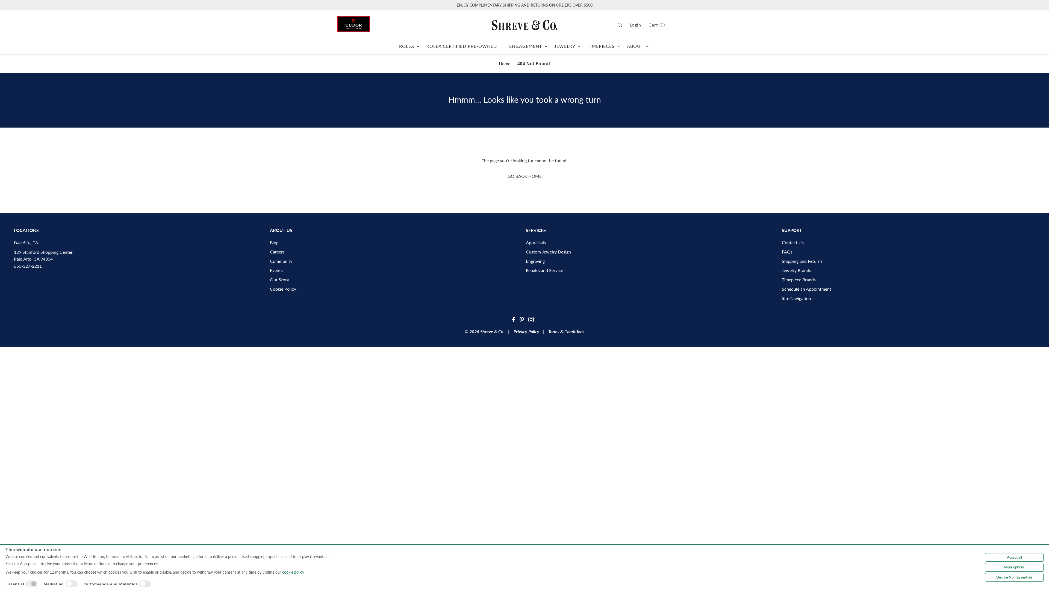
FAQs (787, 251)
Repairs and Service (544, 270)
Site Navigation (796, 298)
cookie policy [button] (293, 572)
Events (276, 270)
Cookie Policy (283, 288)
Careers (277, 251)
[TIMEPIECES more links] (618, 44)
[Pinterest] (522, 319)
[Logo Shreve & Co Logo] (524, 25)
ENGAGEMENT (525, 46)
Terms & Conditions (566, 331)
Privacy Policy (526, 331)
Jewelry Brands (796, 270)
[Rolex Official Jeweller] (691, 25)
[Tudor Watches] (353, 22)
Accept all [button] (1014, 557)
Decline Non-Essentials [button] (1014, 577)
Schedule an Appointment (806, 288)
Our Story (279, 279)
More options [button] (1014, 567)
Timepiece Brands (799, 279)
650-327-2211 (28, 266)
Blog (274, 242)
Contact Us (793, 242)
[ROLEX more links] (418, 44)
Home (504, 63)
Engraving (535, 261)
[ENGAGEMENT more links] (546, 44)
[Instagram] (531, 319)
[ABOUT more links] (647, 44)
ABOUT (635, 46)
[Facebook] (513, 319)
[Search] (622, 25)
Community (281, 261)
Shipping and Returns (802, 261)
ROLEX (406, 46)
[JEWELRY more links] (579, 44)
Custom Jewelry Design (548, 251)
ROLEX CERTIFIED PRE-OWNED (461, 46)
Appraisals (536, 242)
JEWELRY (564, 46)
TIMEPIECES (601, 46)
